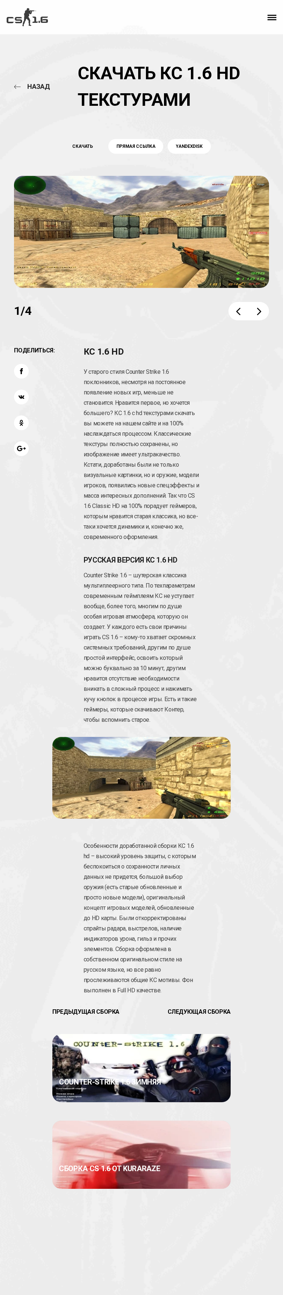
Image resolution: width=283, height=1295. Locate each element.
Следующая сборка (199, 1011)
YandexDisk (189, 146)
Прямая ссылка (135, 146)
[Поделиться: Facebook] (21, 371)
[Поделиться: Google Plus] (21, 448)
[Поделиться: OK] (21, 422)
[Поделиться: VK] (21, 397)
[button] (272, 17)
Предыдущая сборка (85, 1011)
